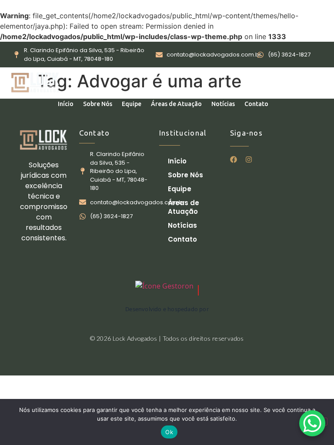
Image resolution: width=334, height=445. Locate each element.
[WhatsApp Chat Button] (312, 423)
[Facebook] (233, 159)
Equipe (131, 103)
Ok (169, 431)
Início (65, 103)
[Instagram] (248, 159)
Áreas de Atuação (176, 103)
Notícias (223, 103)
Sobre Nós (97, 103)
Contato (256, 103)
